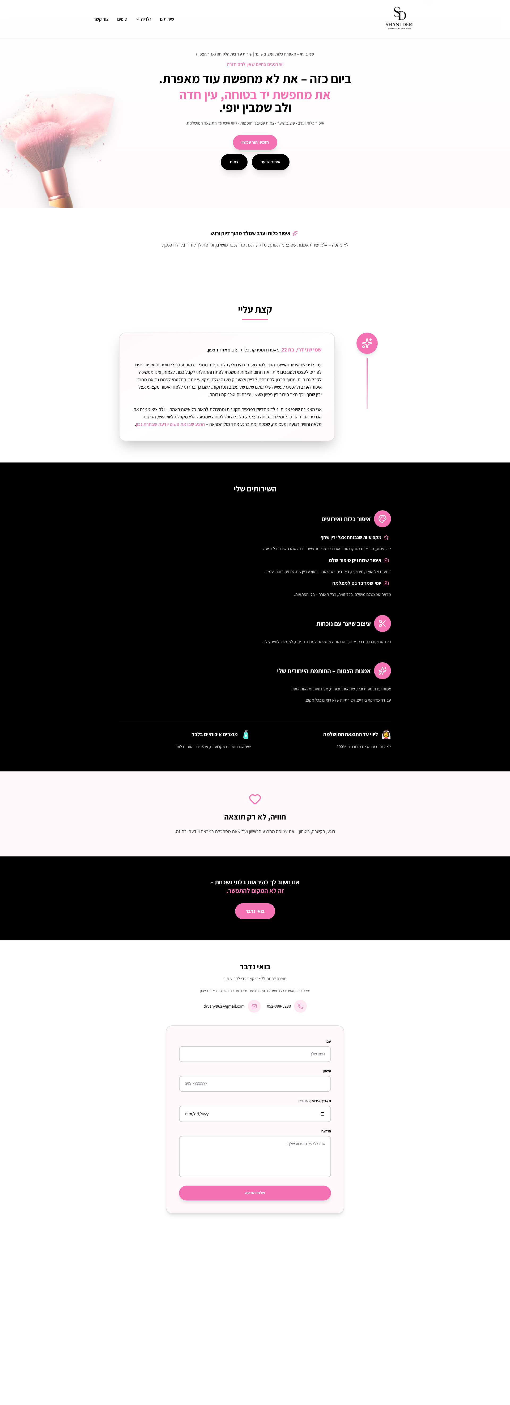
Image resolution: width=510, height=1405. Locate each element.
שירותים (167, 19)
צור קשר (101, 19)
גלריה (146, 19)
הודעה (326, 1131)
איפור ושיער (270, 162)
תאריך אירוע (314, 1100)
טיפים (122, 19)
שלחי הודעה (255, 1193)
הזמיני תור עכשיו (255, 142)
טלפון (327, 1071)
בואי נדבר (255, 911)
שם (328, 1041)
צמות (234, 162)
